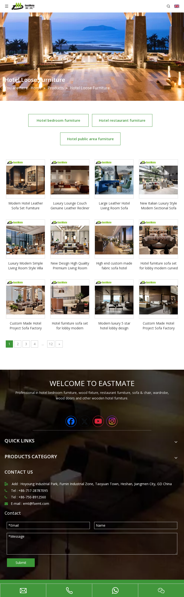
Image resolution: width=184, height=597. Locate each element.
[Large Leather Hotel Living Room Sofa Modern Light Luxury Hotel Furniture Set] (114, 178)
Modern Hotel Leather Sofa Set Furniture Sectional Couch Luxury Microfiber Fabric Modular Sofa (25, 206)
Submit (21, 562)
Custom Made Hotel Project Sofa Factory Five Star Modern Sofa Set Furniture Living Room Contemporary (25, 326)
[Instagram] (112, 421)
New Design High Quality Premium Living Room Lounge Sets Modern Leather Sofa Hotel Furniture (70, 266)
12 (51, 344)
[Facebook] (71, 421)
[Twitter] (84, 421)
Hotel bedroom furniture (58, 120)
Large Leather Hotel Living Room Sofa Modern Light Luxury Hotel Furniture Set (114, 206)
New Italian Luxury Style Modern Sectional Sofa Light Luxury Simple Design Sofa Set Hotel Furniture (158, 206)
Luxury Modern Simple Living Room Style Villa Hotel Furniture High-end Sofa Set (25, 266)
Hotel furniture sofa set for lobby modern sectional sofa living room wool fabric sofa (70, 326)
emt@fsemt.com (36, 503)
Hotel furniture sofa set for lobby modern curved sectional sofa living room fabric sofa (158, 266)
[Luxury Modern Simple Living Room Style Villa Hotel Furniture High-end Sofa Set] (25, 238)
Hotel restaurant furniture (122, 120)
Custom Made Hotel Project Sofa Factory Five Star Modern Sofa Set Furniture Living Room (158, 326)
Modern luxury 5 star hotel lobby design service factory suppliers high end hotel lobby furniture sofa (114, 326)
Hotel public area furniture (90, 138)
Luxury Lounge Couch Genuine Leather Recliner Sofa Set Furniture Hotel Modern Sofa (70, 206)
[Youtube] (98, 421)
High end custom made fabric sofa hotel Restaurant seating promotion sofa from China (114, 266)
